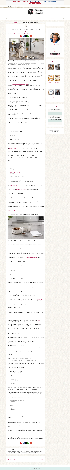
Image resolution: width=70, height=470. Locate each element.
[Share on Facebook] (24, 36)
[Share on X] (26, 36)
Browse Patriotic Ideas (35, 3)
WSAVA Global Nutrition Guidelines (15, 148)
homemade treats (37, 298)
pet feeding (24, 33)
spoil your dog (19, 300)
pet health (28, 33)
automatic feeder (15, 287)
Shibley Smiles (35, 12)
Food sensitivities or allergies (15, 172)
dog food (14, 33)
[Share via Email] (28, 36)
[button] (10, 39)
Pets (17, 22)
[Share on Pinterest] (21, 36)
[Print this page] (31, 36)
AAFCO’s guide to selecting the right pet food (20, 84)
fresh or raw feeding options (32, 257)
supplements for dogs (15, 185)
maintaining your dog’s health (21, 189)
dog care (11, 33)
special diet (31, 195)
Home (15, 22)
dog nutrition (19, 33)
